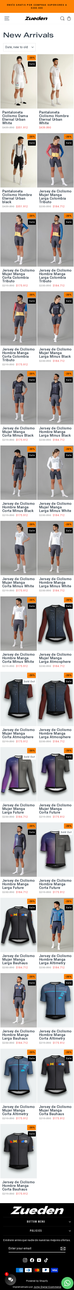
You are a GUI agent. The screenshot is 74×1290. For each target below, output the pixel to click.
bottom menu (36, 1222)
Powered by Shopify (37, 1281)
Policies (36, 1231)
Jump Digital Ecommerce (47, 1287)
